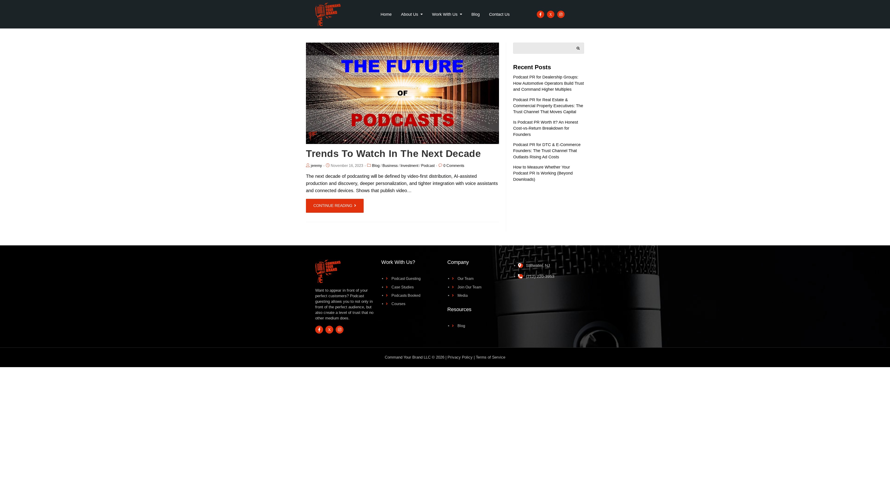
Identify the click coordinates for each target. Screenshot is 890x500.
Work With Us (445, 14)
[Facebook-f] (540, 14)
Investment (409, 166)
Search (578, 47)
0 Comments (453, 166)
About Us (409, 14)
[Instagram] (561, 14)
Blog (475, 14)
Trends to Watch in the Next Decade (393, 153)
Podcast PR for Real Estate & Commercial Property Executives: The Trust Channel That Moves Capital (548, 105)
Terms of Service (490, 357)
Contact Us (499, 14)
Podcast (428, 166)
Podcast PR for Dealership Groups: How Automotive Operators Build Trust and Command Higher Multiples (548, 83)
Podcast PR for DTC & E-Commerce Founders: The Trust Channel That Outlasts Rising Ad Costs (547, 150)
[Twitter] (550, 14)
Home (386, 14)
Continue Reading (332, 205)
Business (390, 166)
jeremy (316, 166)
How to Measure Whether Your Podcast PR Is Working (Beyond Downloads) (543, 173)
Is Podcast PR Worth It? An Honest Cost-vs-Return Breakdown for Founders (545, 128)
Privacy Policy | (462, 357)
